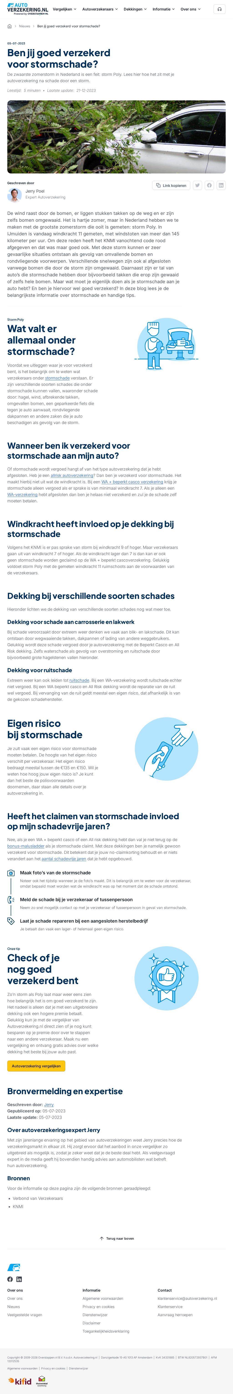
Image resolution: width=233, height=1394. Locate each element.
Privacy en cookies (53, 1368)
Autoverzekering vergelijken (36, 1066)
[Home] (9, 26)
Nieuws (24, 26)
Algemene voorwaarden (22, 1368)
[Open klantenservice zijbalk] (219, 9)
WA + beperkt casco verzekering (132, 481)
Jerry (49, 1104)
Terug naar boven (120, 1238)
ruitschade (79, 680)
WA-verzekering (22, 494)
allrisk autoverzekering (72, 475)
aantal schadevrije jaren (64, 858)
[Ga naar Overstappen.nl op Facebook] (10, 1279)
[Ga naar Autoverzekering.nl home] (27, 9)
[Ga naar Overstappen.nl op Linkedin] (19, 1279)
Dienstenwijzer (78, 1368)
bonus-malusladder (25, 846)
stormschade (57, 378)
